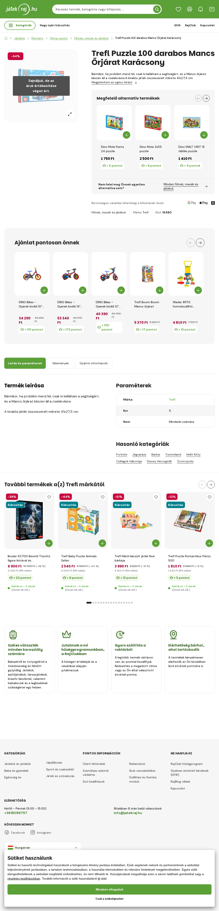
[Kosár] (211, 9)
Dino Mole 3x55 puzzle (151, 149)
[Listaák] (178, 9)
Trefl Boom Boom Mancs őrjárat (146, 304)
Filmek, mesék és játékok (109, 212)
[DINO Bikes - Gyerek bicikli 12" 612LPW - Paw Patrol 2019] (109, 274)
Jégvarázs (139, 454)
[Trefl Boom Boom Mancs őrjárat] (148, 274)
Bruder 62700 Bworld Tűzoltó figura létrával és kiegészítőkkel (29, 558)
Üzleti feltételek (94, 764)
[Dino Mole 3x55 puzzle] (153, 123)
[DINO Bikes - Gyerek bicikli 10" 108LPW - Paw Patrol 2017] (32, 274)
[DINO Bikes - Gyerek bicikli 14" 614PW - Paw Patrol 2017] (71, 274)
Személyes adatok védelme (96, 773)
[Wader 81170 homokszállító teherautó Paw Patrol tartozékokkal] (186, 274)
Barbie (155, 454)
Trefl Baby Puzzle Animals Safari (79, 558)
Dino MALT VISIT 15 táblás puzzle (191, 149)
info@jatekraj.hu (128, 813)
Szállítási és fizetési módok (143, 779)
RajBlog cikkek (180, 781)
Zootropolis (185, 461)
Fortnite (121, 454)
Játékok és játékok (17, 764)
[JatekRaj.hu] (6, 38)
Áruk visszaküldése (142, 771)
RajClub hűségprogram (187, 764)
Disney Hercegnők (159, 461)
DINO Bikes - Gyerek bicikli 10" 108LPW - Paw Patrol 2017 (30, 304)
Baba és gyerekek (16, 771)
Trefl (145, 212)
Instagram (44, 833)
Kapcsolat (207, 25)
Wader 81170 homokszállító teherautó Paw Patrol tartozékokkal (183, 304)
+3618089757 (15, 813)
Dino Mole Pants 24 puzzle (112, 149)
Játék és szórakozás (60, 776)
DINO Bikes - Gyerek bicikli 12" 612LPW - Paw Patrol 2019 (107, 304)
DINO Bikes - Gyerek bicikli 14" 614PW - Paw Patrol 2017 (69, 304)
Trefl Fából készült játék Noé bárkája (135, 558)
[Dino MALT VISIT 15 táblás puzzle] (192, 123)
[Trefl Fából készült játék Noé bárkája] (136, 520)
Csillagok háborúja (129, 461)
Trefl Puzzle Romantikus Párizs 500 (189, 558)
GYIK (177, 25)
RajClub (190, 25)
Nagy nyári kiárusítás (55, 25)
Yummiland (173, 454)
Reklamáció (137, 764)
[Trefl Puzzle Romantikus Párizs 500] (189, 520)
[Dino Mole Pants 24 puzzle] (114, 123)
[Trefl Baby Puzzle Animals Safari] (82, 520)
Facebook (18, 833)
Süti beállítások (94, 781)
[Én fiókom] (189, 9)
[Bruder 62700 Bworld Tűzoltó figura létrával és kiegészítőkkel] (29, 520)
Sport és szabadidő (60, 769)
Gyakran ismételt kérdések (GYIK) (190, 773)
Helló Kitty (193, 454)
